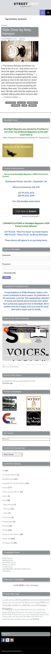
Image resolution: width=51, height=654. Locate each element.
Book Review (8, 505)
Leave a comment (16, 41)
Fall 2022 (11, 602)
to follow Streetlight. (26, 585)
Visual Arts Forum (9, 562)
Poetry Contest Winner (10, 534)
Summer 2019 (41, 612)
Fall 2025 (31, 602)
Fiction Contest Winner (10, 492)
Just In (4, 496)
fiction (43, 602)
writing (36, 619)
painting (33, 605)
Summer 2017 (23, 612)
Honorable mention (10, 605)
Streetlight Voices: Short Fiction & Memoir (13, 364)
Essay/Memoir (7, 479)
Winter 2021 (39, 616)
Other (6, 513)
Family (37, 602)
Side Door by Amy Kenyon (16, 32)
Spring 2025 (15, 612)
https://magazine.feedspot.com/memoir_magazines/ (26, 138)
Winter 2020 (31, 616)
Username (6, 255)
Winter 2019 (22, 616)
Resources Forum (9, 565)
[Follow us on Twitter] (7, 640)
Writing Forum (7, 560)
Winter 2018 (15, 616)
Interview (7, 509)
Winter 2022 (6, 619)
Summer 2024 (44, 614)
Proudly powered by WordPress (11, 651)
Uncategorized (7, 543)
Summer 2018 (32, 612)
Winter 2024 (14, 619)
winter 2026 (29, 619)
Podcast (5, 526)
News (4, 500)
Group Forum (7, 567)
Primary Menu (48, 12)
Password (6, 264)
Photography (7, 522)
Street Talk (6, 539)
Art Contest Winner (9, 475)
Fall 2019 (39, 600)
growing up (32, 102)
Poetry (4, 530)
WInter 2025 (21, 619)
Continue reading (12, 97)
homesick (15, 105)
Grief (47, 602)
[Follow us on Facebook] (3, 640)
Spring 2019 (24, 610)
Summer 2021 (16, 614)
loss (24, 105)
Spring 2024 (6, 612)
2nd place (12, 600)
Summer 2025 (7, 616)
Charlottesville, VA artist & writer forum (16, 569)
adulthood (11, 102)
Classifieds (6, 571)
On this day (6, 517)
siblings (33, 105)
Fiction (4, 25)
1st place (5, 600)
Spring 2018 (16, 609)
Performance (7, 558)
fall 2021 (5, 602)
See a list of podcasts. (10, 367)
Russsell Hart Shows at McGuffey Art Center (18, 381)
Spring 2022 (41, 610)
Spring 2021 (33, 610)
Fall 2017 (21, 102)
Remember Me (10, 273)
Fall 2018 (32, 600)
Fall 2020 (46, 600)
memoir (26, 605)
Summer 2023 (34, 614)
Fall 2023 (18, 602)
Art (3, 470)
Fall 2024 (24, 602)
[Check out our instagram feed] (12, 640)
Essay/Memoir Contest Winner (13, 483)
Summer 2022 (26, 614)
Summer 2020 (7, 614)
